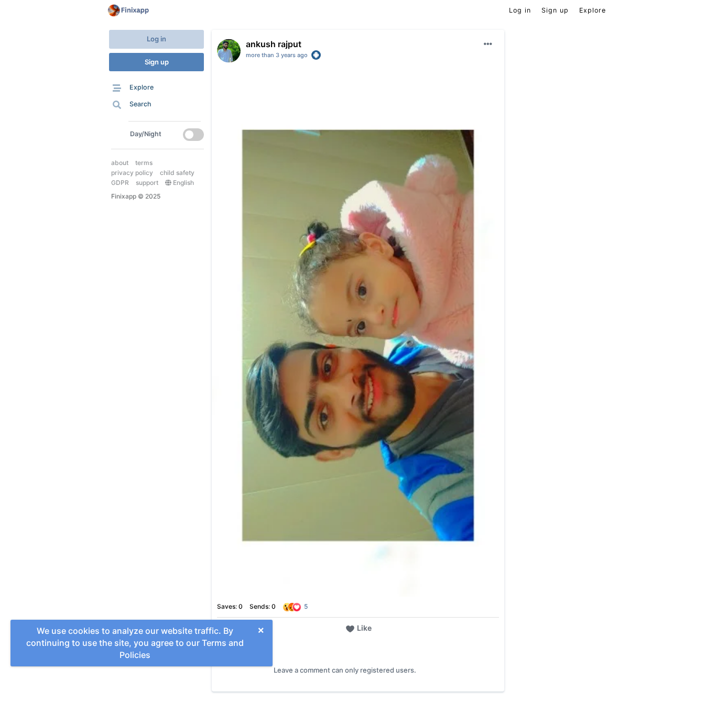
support (147, 182)
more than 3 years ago (277, 55)
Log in (156, 39)
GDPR (120, 182)
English (182, 182)
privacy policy (132, 173)
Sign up (157, 62)
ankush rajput (273, 44)
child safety (177, 173)
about (119, 163)
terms (144, 163)
